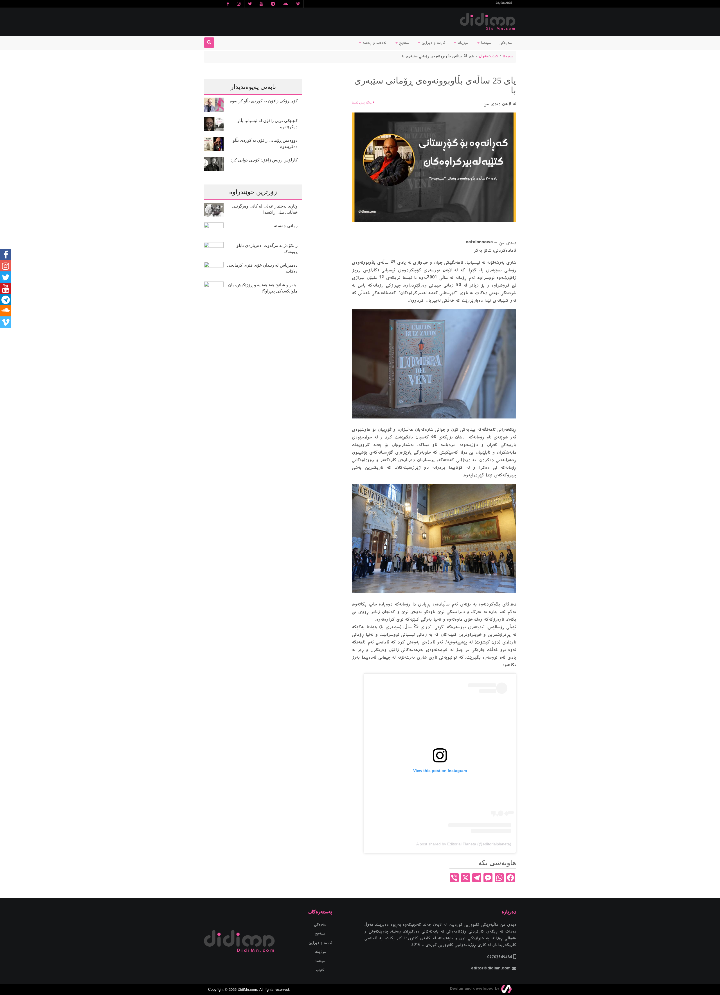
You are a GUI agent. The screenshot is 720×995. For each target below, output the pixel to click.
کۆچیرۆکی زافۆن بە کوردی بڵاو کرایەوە (264, 101)
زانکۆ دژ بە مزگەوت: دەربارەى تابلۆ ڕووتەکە (267, 248)
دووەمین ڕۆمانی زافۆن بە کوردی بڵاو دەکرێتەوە (265, 143)
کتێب (494, 56)
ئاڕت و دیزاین (320, 943)
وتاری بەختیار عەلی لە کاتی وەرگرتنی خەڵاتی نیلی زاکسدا (265, 209)
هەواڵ (483, 56)
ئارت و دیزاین (432, 43)
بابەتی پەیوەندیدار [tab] (253, 86)
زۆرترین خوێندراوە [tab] (253, 191)
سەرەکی (506, 43)
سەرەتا (508, 56)
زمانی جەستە (286, 226)
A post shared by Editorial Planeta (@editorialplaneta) (463, 844)
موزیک (462, 43)
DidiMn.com (247, 989)
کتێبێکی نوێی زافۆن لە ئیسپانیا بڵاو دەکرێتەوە (267, 123)
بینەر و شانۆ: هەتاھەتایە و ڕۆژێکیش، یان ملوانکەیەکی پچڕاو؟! (263, 288)
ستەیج (403, 43)
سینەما (485, 43)
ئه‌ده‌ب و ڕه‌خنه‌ (373, 43)
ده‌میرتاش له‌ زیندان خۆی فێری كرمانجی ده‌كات (262, 268)
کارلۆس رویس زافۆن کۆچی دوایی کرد (264, 160)
